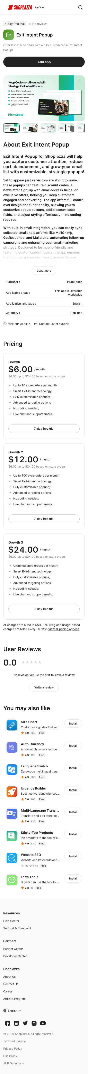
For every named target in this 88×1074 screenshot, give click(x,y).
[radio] (23, 662)
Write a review (44, 687)
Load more (44, 270)
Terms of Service (14, 1041)
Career (7, 991)
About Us (9, 976)
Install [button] (73, 723)
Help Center (11, 921)
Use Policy (10, 1056)
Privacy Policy (12, 1048)
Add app (44, 62)
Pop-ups (76, 312)
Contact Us (10, 984)
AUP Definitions (13, 1063)
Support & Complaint (17, 928)
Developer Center (15, 956)
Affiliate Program (14, 998)
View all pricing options (63, 629)
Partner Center (13, 948)
